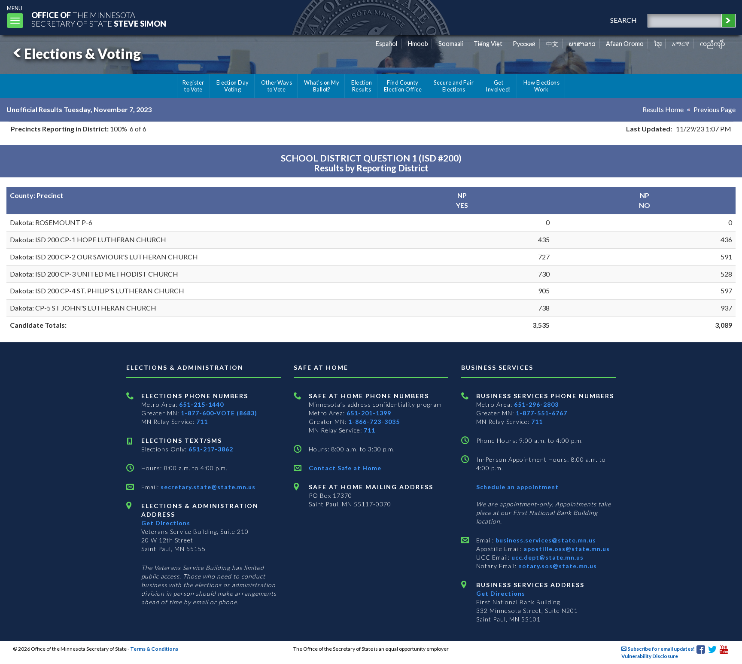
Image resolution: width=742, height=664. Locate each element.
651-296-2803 (536, 404)
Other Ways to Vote (276, 86)
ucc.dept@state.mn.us (547, 557)
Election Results (361, 86)
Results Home (663, 109)
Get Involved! (498, 86)
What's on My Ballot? (321, 86)
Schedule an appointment (517, 486)
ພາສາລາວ (582, 43)
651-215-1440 (201, 404)
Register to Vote (193, 86)
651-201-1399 (369, 413)
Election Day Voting (232, 86)
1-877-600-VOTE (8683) (219, 413)
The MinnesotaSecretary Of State (98, 19)
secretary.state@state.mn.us (207, 486)
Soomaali (450, 43)
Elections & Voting (82, 53)
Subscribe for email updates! (660, 649)
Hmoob (418, 43)
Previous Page (714, 109)
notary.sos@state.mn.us (557, 566)
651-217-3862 (211, 449)
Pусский (524, 43)
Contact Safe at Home (345, 468)
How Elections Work (541, 86)
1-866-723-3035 (374, 421)
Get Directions (165, 523)
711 (202, 421)
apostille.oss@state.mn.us (566, 548)
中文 (552, 43)
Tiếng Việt (488, 43)
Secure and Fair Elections (454, 86)
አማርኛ (680, 43)
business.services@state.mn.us (545, 540)
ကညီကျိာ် (712, 43)
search (623, 20)
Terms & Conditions (154, 649)
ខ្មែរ (658, 43)
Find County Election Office (403, 86)
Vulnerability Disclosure (649, 656)
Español (386, 43)
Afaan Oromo (625, 43)
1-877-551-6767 (541, 413)
